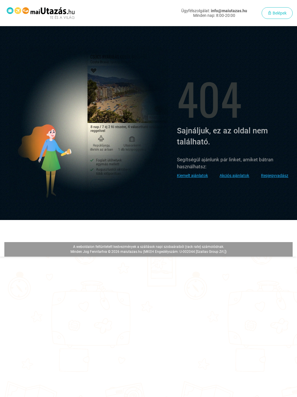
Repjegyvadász (274, 175)
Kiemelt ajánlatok (192, 175)
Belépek (279, 13)
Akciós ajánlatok (234, 175)
